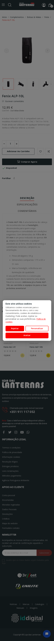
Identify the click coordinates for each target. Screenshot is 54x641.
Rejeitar (15, 328)
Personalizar (37, 328)
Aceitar (27, 335)
